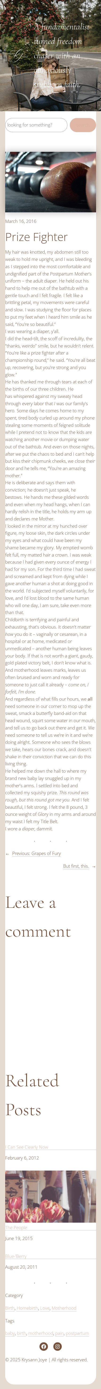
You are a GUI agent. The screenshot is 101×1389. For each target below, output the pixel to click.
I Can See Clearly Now (26, 1147)
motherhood (40, 1333)
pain (59, 1333)
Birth (10, 1308)
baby (10, 1333)
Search (82, 125)
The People (16, 1227)
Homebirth (27, 1308)
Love (45, 1308)
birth (21, 1333)
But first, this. (76, 866)
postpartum (77, 1333)
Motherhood (64, 1308)
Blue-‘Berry (16, 1256)
